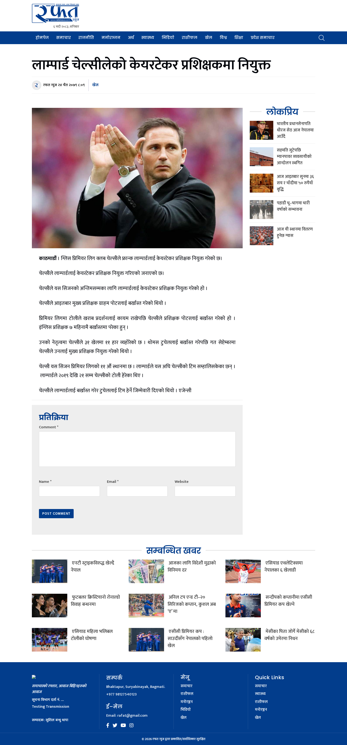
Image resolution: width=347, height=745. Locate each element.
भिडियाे (168, 37)
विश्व (223, 37)
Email (112, 482)
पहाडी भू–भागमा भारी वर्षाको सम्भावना (293, 206)
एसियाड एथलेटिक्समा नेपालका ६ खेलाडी (283, 566)
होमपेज (42, 37)
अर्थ (131, 37)
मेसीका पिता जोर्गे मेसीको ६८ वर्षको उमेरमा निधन (289, 635)
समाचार (63, 37)
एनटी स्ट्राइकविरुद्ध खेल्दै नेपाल (92, 566)
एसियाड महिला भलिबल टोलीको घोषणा (92, 635)
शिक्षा (238, 37)
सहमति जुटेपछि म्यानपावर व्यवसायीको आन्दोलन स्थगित (294, 157)
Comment (48, 427)
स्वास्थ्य (147, 37)
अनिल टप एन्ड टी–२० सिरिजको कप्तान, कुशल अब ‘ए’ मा (192, 604)
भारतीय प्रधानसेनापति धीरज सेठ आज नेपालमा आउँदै (295, 130)
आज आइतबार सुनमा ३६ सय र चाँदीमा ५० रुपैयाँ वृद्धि (295, 183)
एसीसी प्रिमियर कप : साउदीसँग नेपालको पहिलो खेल (190, 638)
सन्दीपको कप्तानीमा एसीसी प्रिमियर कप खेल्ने (288, 600)
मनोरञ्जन (111, 37)
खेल (208, 37)
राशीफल (189, 37)
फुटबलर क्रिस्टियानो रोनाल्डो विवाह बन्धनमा (95, 600)
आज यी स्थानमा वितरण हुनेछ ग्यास (295, 232)
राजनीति (86, 37)
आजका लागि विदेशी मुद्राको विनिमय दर (192, 566)
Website (182, 482)
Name (45, 482)
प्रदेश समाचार (263, 37)
